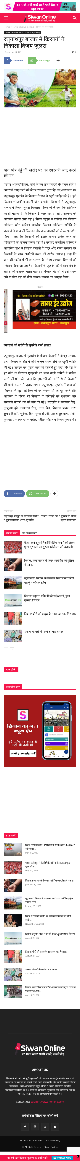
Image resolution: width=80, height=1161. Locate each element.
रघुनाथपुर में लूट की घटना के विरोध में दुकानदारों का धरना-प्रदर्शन (21, 517)
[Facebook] (25, 1126)
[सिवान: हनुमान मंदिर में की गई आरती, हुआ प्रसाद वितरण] (13, 600)
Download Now (62, 1157)
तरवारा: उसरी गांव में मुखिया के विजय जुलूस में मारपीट (58, 517)
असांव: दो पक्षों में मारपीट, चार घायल (43, 631)
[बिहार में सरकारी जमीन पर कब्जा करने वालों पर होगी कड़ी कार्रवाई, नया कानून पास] (13, 920)
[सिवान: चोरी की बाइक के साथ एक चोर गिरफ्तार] (13, 617)
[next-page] (12, 649)
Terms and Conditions (31, 1140)
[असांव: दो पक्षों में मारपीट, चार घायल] (13, 635)
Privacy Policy (53, 1140)
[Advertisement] (40, 135)
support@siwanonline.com (47, 1101)
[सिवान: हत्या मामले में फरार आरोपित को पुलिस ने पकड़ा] (13, 564)
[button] (6, 18)
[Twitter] (45, 1126)
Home (7, 26)
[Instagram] (35, 1126)
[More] (58, 60)
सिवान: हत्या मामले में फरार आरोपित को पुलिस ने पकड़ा (49, 880)
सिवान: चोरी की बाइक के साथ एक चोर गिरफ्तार (50, 613)
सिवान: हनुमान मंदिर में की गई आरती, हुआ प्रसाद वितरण (50, 933)
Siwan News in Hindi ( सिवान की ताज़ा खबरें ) (34, 26)
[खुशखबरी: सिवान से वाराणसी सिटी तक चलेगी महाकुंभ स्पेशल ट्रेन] (13, 582)
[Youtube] (55, 1126)
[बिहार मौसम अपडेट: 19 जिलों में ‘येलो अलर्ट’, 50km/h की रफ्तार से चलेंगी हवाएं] (13, 849)
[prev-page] (6, 649)
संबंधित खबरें (11, 532)
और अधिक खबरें (29, 532)
